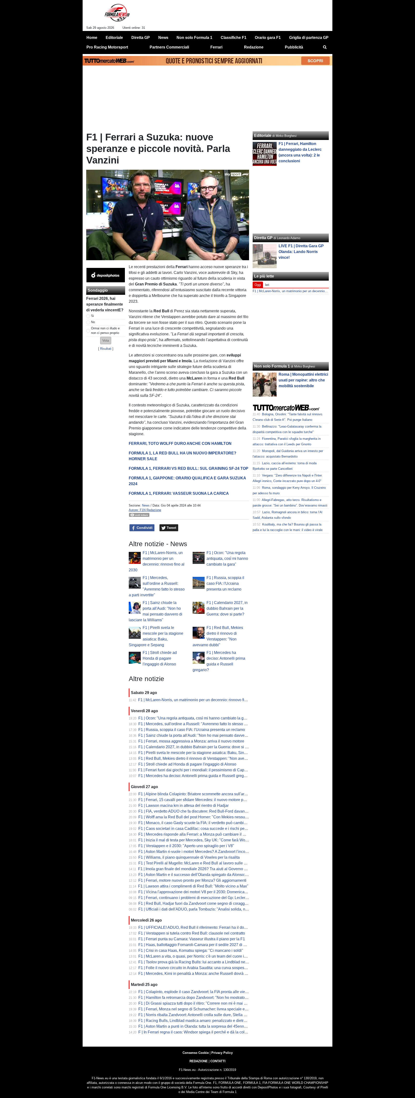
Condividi (144, 528)
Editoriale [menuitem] (114, 38)
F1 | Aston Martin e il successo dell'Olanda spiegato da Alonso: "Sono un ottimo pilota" (211, 875)
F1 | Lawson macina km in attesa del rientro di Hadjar (183, 805)
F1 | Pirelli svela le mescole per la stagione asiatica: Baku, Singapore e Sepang (206, 753)
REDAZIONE (198, 1061)
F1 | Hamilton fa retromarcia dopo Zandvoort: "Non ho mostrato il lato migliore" (204, 997)
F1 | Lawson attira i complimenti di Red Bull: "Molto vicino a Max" (193, 886)
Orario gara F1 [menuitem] (268, 38)
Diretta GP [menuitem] (140, 38)
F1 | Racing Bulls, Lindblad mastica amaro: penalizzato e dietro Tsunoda (199, 1021)
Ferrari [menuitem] (216, 47)
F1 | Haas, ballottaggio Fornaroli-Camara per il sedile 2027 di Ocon (195, 945)
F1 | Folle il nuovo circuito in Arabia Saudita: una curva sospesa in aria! (198, 968)
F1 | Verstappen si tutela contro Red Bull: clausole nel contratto (191, 933)
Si (92, 316)
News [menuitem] (163, 38)
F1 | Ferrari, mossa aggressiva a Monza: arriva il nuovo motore (191, 741)
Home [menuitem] (91, 38)
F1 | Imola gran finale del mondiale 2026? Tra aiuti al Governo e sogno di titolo (204, 869)
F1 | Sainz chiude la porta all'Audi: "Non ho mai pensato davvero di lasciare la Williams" (212, 735)
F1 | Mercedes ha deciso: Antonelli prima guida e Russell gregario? (195, 776)
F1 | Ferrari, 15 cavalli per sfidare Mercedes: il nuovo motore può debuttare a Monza (209, 800)
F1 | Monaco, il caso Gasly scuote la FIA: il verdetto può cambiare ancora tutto (204, 823)
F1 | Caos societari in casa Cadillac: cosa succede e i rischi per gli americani (203, 829)
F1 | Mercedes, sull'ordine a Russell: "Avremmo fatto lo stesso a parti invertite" (204, 724)
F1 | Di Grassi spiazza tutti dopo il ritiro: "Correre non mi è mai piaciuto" (198, 1003)
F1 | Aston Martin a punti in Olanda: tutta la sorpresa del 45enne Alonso (198, 1026)
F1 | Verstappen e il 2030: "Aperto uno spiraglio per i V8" (186, 846)
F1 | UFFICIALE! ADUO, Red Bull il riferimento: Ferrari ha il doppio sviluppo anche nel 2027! (216, 927)
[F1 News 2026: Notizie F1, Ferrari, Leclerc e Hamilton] (117, 14)
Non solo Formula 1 (272, 366)
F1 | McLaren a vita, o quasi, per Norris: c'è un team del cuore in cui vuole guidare (207, 956)
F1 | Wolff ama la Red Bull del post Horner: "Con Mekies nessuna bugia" (199, 817)
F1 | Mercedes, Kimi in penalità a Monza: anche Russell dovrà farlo (195, 973)
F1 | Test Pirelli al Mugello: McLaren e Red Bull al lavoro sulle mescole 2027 (203, 863)
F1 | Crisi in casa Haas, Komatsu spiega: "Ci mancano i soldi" (190, 950)
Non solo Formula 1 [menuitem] (194, 38)
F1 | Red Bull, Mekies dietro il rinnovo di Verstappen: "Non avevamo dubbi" (202, 758)
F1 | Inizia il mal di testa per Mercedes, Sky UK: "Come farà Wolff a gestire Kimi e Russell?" (215, 840)
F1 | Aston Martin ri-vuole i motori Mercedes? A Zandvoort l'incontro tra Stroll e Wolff (209, 852)
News (146, 505)
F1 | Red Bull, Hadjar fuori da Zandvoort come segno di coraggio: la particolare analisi (211, 903)
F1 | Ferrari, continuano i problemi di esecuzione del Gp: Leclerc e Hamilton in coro (208, 898)
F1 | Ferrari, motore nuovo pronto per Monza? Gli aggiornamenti (192, 880)
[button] (105, 340)
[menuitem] (325, 47)
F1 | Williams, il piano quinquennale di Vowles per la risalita (189, 857)
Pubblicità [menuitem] (294, 47)
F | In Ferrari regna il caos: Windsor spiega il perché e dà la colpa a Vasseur (202, 1032)
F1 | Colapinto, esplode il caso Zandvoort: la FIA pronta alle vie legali (196, 992)
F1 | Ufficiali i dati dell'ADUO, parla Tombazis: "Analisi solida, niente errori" (201, 909)
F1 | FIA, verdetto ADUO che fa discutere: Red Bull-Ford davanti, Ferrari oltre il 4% (208, 811)
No (93, 322)
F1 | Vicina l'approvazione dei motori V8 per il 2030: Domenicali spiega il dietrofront (209, 892)
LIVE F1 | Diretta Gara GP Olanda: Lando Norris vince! (301, 251)
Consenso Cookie (196, 1053)
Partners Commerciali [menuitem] (169, 47)
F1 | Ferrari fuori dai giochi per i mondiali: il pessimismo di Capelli (193, 770)
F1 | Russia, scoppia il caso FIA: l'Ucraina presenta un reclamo (225, 583)
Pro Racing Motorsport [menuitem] (107, 47)
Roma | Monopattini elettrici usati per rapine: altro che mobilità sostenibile (303, 380)
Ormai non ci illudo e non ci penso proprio (105, 330)
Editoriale (262, 135)
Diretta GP (263, 238)
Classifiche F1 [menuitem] (233, 38)
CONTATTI (218, 1061)
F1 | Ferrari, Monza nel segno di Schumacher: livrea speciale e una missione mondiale (211, 1009)
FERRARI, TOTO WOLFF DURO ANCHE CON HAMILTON (180, 443)
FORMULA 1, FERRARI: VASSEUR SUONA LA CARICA (179, 493)
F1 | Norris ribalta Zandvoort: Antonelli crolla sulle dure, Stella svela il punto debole (208, 1015)
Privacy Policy (222, 1053)
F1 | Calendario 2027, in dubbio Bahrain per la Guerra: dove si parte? (227, 608)
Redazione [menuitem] (253, 47)
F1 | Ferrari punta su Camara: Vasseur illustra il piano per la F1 (191, 939)
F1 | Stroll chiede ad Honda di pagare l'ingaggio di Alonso (160, 658)
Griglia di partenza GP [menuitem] (309, 38)
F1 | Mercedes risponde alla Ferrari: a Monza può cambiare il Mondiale (198, 834)
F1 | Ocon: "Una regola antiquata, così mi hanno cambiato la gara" (227, 558)
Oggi (258, 285)
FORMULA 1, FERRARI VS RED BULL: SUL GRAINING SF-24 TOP (188, 468)
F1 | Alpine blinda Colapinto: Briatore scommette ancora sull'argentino (197, 794)
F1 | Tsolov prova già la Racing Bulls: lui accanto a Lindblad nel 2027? (198, 962)
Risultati (105, 348)
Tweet (171, 528)
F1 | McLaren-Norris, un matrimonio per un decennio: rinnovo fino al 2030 (200, 700)
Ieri (267, 285)
